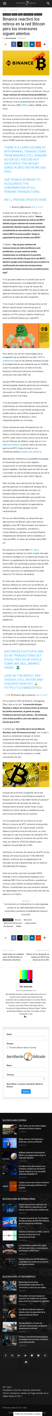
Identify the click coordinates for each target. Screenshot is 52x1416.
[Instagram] (12, 1355)
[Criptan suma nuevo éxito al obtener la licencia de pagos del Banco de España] (10, 1186)
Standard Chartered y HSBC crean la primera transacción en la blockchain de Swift (34, 1234)
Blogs (20, 14)
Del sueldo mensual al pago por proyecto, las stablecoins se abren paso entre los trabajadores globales (34, 1298)
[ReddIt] (38, 44)
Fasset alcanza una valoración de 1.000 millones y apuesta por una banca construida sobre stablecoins (34, 1207)
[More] (44, 44)
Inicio (5, 10)
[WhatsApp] (26, 44)
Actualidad (13, 10)
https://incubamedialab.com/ (26, 990)
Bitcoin (14, 14)
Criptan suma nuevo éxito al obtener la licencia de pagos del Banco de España (34, 1185)
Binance (18, 920)
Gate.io (38, 451)
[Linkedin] (32, 44)
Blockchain (28, 920)
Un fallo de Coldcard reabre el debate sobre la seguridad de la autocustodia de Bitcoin (32, 1312)
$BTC (21, 167)
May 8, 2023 (37, 207)
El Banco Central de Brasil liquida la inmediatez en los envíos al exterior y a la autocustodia (33, 1339)
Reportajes (38, 14)
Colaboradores (28, 14)
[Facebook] (13, 44)
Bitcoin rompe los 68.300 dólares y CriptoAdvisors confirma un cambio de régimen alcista (33, 1261)
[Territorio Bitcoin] (26, 3)
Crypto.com (26, 451)
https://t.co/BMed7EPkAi (23, 687)
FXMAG (18, 926)
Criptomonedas (30, 923)
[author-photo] (26, 983)
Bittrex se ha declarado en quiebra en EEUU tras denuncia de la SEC (38, 957)
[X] (20, 44)
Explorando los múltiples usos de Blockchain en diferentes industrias (13, 957)
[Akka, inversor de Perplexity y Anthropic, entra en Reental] (10, 1143)
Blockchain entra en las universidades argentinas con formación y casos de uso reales (32, 1285)
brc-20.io (34, 549)
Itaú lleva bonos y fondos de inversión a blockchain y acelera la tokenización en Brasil (33, 1325)
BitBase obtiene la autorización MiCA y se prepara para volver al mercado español (32, 1155)
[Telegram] (38, 1355)
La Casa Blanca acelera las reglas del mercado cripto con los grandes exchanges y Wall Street (33, 1248)
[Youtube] (26, 1362)
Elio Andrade (11, 38)
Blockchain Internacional (13, 923)
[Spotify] (32, 1355)
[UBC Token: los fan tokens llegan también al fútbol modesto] (10, 1130)
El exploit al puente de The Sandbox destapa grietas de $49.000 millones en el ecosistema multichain (34, 1220)
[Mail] (25, 1355)
